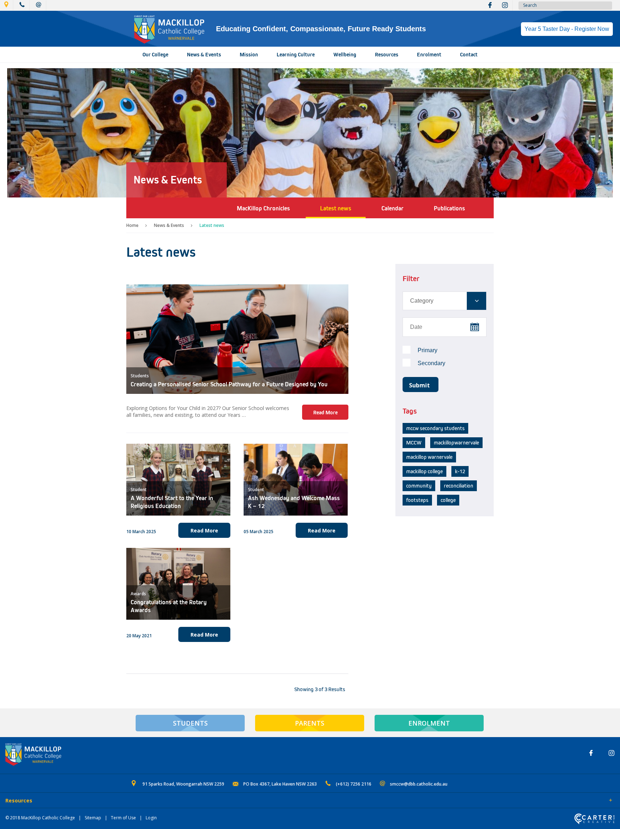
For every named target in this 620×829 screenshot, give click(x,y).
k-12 (460, 471)
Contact (469, 54)
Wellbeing (344, 54)
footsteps (417, 500)
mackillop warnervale (429, 457)
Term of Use (123, 818)
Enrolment (429, 54)
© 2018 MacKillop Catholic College (40, 818)
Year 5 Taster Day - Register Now (567, 29)
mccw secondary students (435, 428)
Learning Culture (296, 54)
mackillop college (424, 471)
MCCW (414, 443)
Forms (70, 801)
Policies (45, 801)
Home (132, 225)
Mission (249, 54)
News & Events (204, 54)
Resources (386, 54)
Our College (155, 54)
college (448, 500)
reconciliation (458, 486)
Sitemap (93, 818)
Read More (325, 412)
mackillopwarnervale (456, 443)
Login (151, 818)
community (419, 486)
